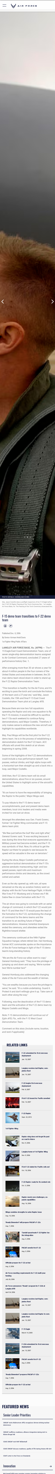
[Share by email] (10, 626)
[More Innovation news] (50, 1466)
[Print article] (5, 626)
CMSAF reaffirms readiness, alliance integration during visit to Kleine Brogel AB (25, 1433)
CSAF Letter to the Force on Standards (16, 1456)
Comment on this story (13, 1028)
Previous (3, 301)
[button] (4, 6)
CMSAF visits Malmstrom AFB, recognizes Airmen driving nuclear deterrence (26, 1424)
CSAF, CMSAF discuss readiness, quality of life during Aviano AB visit (27, 1449)
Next (52, 301)
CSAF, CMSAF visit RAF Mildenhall (15, 1442)
